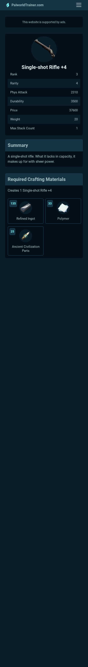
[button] (79, 5)
